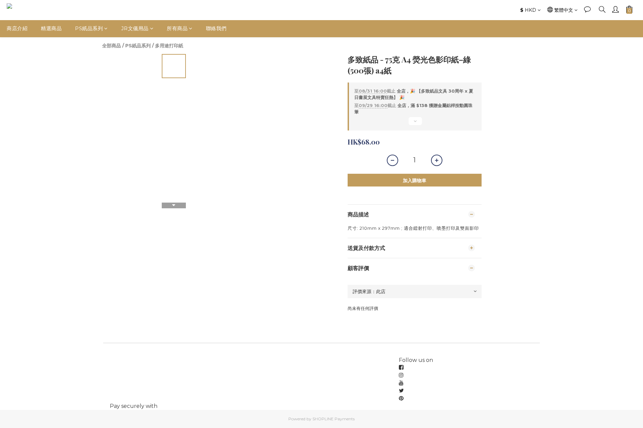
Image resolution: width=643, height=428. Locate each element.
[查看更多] (415, 123)
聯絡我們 (216, 28)
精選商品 (51, 28)
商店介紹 (17, 28)
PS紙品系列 (89, 28)
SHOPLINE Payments (333, 418)
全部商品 (111, 46)
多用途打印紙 (169, 46)
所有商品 (177, 28)
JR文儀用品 (135, 28)
